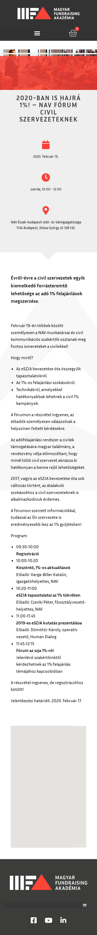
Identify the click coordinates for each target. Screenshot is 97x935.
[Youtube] (48, 920)
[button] (21, 33)
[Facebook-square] (33, 920)
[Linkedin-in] (63, 920)
